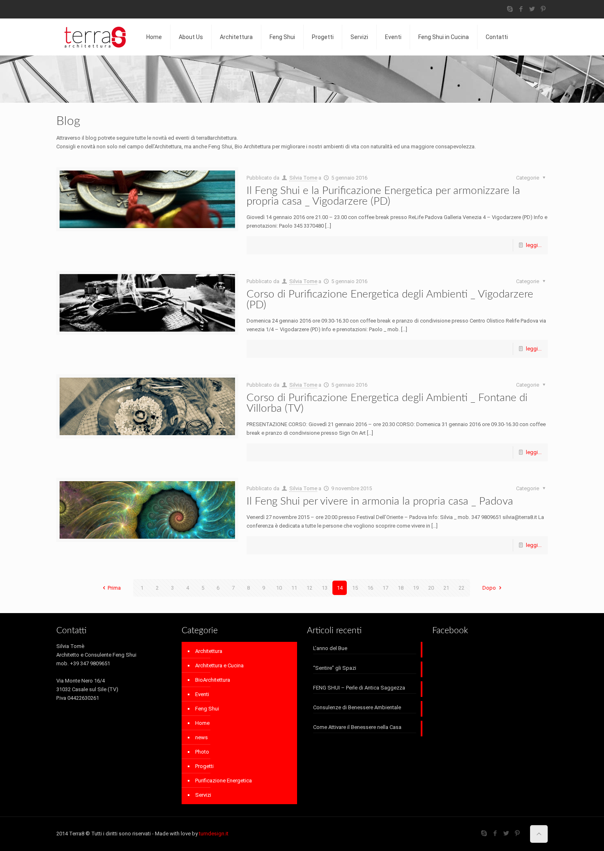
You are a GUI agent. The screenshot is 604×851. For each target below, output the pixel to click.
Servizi (203, 795)
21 (446, 588)
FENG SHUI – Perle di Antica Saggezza (359, 688)
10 (279, 588)
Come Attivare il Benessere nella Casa (357, 727)
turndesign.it (213, 833)
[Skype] (510, 9)
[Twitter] (532, 9)
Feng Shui (207, 709)
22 (461, 588)
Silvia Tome (303, 178)
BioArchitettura (212, 680)
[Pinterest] (543, 9)
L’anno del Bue (330, 648)
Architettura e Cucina (219, 665)
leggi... (534, 245)
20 (431, 588)
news (201, 737)
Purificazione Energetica (223, 780)
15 (355, 588)
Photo (202, 752)
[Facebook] (521, 9)
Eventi (202, 694)
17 (385, 588)
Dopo (489, 588)
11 (294, 588)
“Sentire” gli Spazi (334, 668)
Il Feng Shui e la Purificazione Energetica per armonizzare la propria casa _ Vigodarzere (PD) (383, 196)
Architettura (208, 651)
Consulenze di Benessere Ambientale (357, 707)
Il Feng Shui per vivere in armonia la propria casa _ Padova (380, 501)
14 (340, 588)
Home (202, 723)
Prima (114, 588)
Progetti (204, 766)
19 (416, 588)
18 (400, 588)
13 (324, 588)
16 (370, 588)
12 (309, 588)
